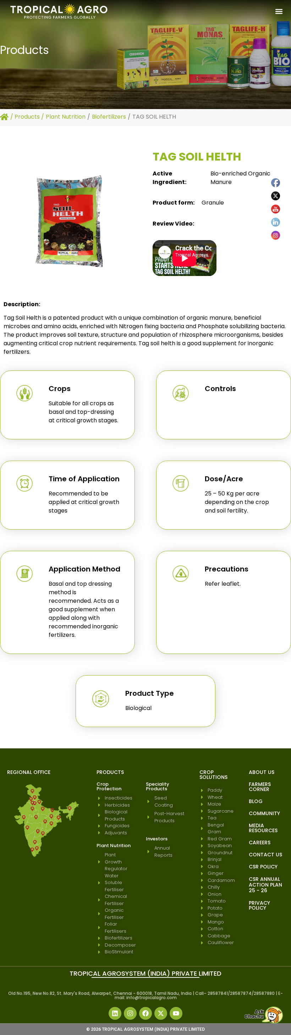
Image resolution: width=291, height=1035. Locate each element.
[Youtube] (176, 1013)
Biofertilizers (109, 117)
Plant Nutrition (66, 117)
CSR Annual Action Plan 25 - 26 (265, 885)
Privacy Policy (259, 905)
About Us (261, 772)
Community (264, 813)
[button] (279, 11)
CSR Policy (263, 866)
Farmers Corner (260, 787)
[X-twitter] (160, 1013)
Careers (259, 842)
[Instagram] (130, 1013)
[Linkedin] (115, 1013)
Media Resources (263, 828)
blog (256, 801)
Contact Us (265, 854)
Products (27, 117)
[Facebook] (145, 1013)
